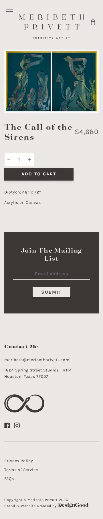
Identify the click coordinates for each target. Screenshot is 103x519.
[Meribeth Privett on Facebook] (7, 425)
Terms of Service (21, 469)
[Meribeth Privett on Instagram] (17, 425)
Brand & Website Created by (31, 506)
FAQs (9, 478)
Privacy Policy (18, 460)
